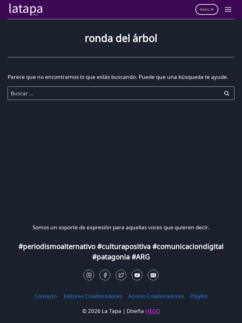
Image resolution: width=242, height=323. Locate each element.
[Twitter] (121, 275)
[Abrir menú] (228, 9)
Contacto (45, 296)
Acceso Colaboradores (156, 296)
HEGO (152, 310)
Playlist (199, 296)
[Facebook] (105, 275)
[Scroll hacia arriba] (15, 313)
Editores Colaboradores (93, 296)
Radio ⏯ (207, 9)
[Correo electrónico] (153, 275)
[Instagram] (89, 275)
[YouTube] (137, 275)
